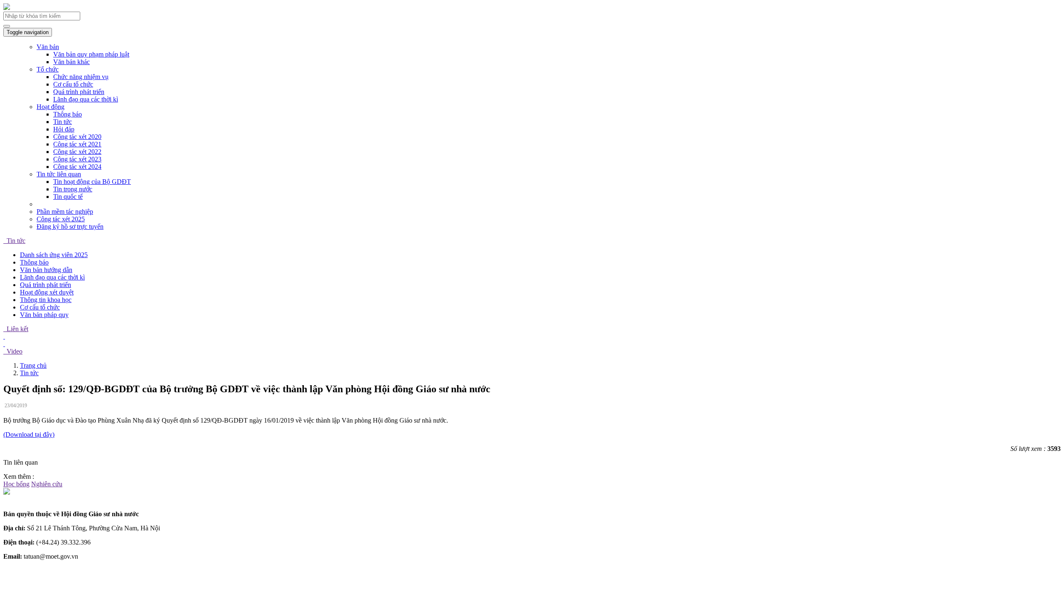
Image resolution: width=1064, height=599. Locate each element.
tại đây (43, 434)
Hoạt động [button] (50, 106)
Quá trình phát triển (78, 91)
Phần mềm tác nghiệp (65, 211)
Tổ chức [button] (48, 69)
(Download (19, 434)
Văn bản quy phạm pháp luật (91, 54)
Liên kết (15, 328)
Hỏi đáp (63, 129)
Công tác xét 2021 (77, 144)
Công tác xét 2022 (77, 151)
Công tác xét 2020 (77, 136)
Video (12, 351)
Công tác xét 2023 (77, 159)
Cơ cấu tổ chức (73, 84)
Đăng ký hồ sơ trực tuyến (70, 226)
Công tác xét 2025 (61, 219)
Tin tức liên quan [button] (59, 174)
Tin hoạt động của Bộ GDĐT (92, 181)
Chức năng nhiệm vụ (80, 76)
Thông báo (67, 114)
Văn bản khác (71, 61)
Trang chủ (33, 365)
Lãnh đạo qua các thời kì (85, 99)
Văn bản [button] (48, 46)
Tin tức (62, 121)
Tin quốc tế (68, 196)
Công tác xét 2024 (77, 166)
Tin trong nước (72, 189)
